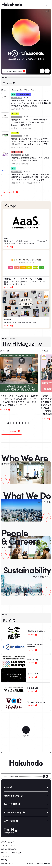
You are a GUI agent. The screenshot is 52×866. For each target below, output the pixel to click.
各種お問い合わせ (7, 863)
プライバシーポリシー (9, 845)
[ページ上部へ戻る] (26, 730)
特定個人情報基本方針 (9, 849)
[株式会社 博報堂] (26, 763)
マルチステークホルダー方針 (11, 853)
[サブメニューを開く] (26, 787)
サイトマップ (6, 856)
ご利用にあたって (7, 842)
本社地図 (4, 860)
